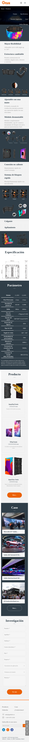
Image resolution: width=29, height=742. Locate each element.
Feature (15, 14)
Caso (16, 707)
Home (2, 9)
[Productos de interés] (14, 672)
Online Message (23, 24)
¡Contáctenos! (19, 710)
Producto (5, 707)
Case (26, 19)
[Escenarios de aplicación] (14, 665)
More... (14, 495)
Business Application (16, 19)
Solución (5, 710)
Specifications (24, 14)
